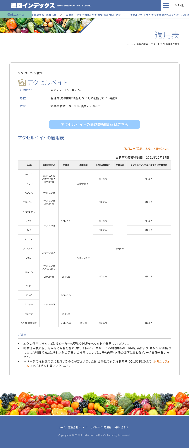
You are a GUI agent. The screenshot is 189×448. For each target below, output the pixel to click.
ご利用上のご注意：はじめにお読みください (146, 148)
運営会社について (78, 427)
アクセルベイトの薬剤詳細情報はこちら (94, 124)
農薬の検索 (142, 44)
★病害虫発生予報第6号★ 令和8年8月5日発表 (88, 15)
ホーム (130, 44)
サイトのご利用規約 (100, 427)
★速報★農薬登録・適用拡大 (34, 15)
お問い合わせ (121, 427)
